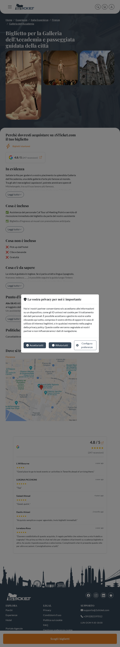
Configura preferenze (87, 345)
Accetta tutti (36, 345)
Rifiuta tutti (61, 345)
